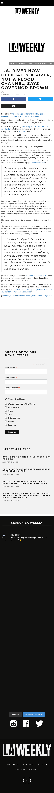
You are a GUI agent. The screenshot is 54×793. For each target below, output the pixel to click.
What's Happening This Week (21, 404)
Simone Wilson (7, 94)
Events (11, 421)
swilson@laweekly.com (26, 295)
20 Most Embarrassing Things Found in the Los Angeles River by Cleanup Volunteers (26, 290)
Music (10, 411)
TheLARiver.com (38, 163)
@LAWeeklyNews (45, 295)
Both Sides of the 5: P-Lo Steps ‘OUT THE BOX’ (27, 458)
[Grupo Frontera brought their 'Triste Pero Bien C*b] (27, 601)
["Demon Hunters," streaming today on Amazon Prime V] (27, 688)
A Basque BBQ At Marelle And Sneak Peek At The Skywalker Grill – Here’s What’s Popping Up (27, 496)
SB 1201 (22, 131)
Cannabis (12, 425)
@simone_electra (9, 295)
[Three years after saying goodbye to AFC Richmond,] (27, 642)
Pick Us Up (13, 764)
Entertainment (14, 418)
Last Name (11, 377)
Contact (28, 764)
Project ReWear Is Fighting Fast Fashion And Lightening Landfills (25, 482)
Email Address (12, 387)
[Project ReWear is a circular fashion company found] (27, 564)
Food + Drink (13, 407)
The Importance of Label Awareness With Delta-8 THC (26, 470)
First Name (11, 367)
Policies (42, 764)
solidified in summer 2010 (36, 275)
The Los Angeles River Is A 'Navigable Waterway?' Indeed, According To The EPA (23, 115)
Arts (10, 414)
